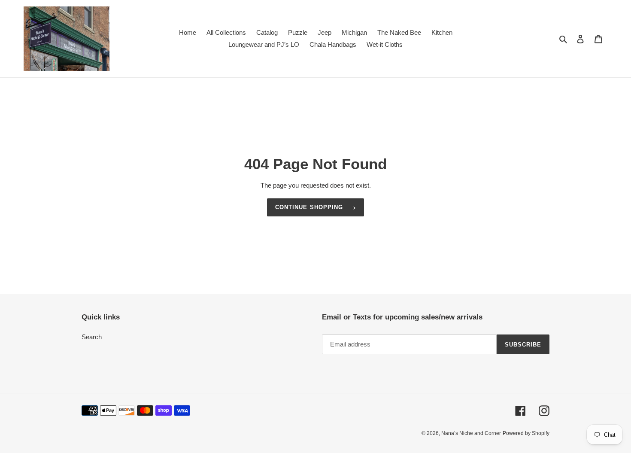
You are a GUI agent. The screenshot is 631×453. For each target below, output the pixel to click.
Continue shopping (309, 207)
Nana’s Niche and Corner (471, 433)
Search (92, 337)
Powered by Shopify (526, 433)
